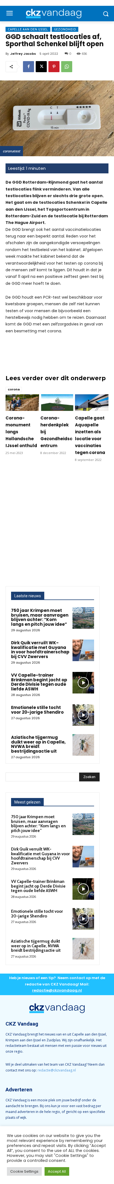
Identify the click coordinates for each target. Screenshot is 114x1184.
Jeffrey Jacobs (23, 53)
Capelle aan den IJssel (28, 29)
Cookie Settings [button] (24, 1171)
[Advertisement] (57, 526)
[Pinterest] (53, 66)
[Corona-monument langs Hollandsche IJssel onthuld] (22, 402)
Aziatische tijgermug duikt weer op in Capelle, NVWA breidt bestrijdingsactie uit (38, 744)
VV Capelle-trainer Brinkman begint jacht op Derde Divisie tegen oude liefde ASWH (39, 682)
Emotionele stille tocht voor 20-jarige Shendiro (37, 710)
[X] (41, 66)
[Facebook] (28, 66)
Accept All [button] (57, 1171)
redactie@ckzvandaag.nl (57, 1070)
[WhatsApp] (66, 66)
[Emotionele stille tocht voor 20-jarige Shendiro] (83, 715)
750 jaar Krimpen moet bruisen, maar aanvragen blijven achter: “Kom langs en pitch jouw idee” (39, 617)
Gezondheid (65, 29)
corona (14, 389)
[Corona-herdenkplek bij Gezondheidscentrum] (57, 402)
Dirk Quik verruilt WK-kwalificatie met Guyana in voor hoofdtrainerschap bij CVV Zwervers (40, 649)
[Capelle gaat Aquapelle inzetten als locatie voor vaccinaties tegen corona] (91, 402)
